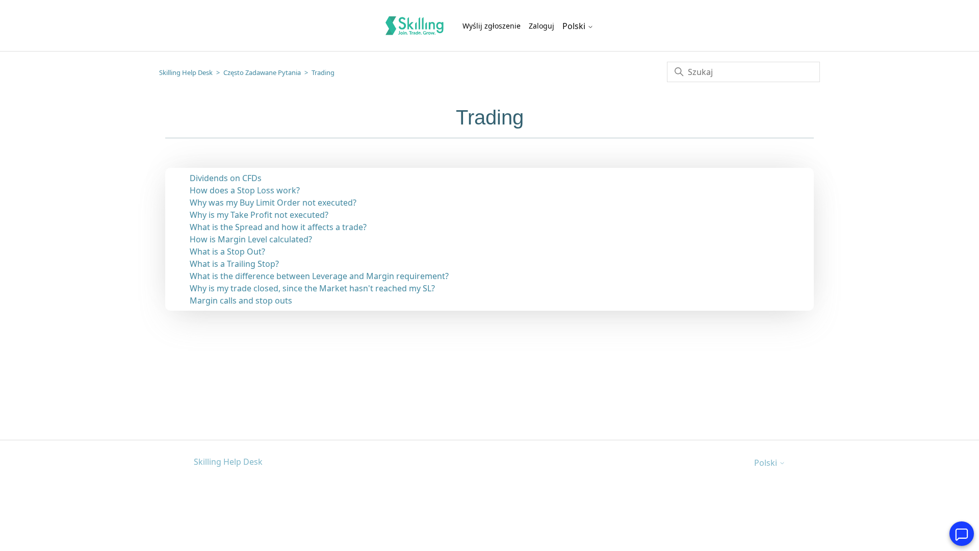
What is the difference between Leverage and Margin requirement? (319, 276)
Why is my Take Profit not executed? (259, 214)
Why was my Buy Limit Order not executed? (273, 202)
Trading (323, 72)
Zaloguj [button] (541, 26)
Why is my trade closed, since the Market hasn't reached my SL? (312, 288)
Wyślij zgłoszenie (491, 26)
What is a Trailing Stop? (234, 263)
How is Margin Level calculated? (251, 239)
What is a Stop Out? (227, 251)
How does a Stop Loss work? (245, 190)
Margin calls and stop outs (241, 300)
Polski (574, 26)
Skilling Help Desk (186, 72)
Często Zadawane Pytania (262, 72)
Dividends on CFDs (226, 178)
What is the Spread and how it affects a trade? (278, 227)
